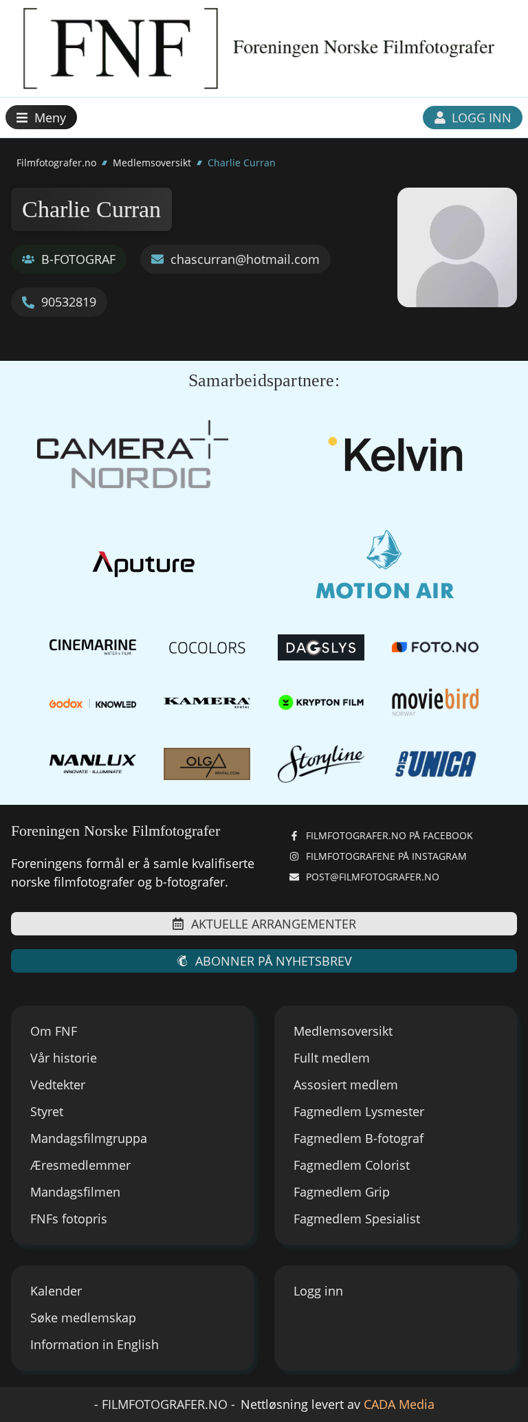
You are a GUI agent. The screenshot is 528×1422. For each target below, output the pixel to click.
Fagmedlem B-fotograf (359, 1138)
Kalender (56, 1290)
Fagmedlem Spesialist (357, 1218)
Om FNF (53, 1031)
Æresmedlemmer (80, 1165)
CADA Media (399, 1404)
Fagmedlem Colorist (352, 1165)
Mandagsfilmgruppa (88, 1138)
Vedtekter (57, 1084)
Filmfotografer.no (56, 162)
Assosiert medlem (346, 1084)
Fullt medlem (332, 1057)
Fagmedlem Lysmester (359, 1111)
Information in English (94, 1344)
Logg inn (318, 1290)
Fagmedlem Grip (342, 1192)
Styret (46, 1111)
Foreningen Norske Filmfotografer (115, 830)
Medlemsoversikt (152, 162)
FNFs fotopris (68, 1218)
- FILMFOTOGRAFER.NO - (164, 1404)
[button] (41, 117)
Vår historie (63, 1057)
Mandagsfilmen (75, 1192)
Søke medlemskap (83, 1317)
